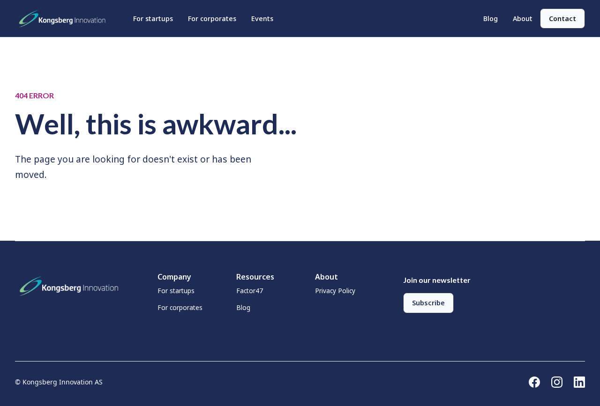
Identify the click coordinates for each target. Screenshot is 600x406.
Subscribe (428, 302)
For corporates (212, 18)
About (522, 18)
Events (262, 18)
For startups (153, 18)
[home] (64, 18)
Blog (490, 18)
